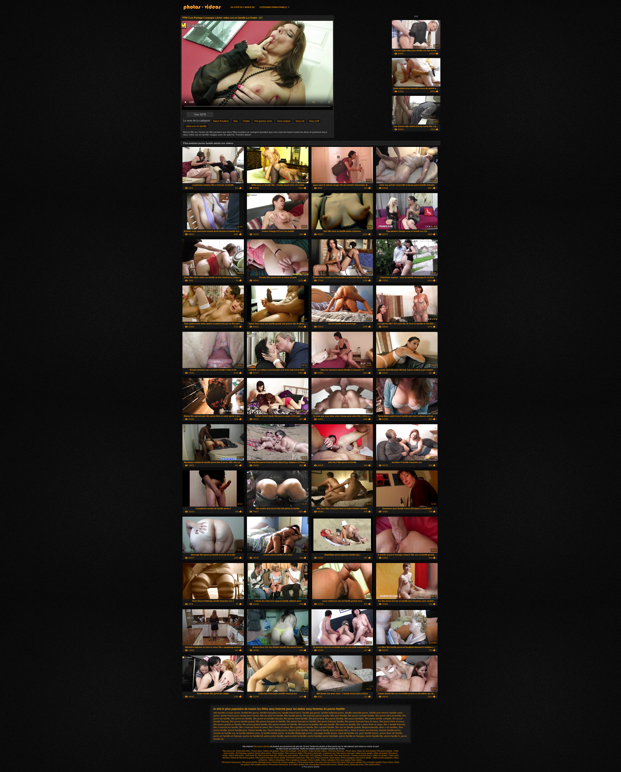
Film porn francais (336, 751)
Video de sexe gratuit (366, 751)
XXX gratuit (302, 751)
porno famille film (374, 736)
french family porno (277, 730)
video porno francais (264, 758)
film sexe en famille (345, 724)
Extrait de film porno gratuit (242, 758)
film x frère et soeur (279, 727)
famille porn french (378, 712)
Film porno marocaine (278, 764)
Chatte (246, 121)
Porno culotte (314, 760)
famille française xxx (270, 712)
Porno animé (279, 758)
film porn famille (339, 715)
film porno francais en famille (301, 721)
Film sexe (310, 758)
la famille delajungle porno (298, 733)
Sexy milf (314, 121)
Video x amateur (328, 760)
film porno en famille (241, 718)
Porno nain (304, 755)
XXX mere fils (251, 755)
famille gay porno (311, 712)
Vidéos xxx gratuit (271, 751)
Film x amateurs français (296, 760)
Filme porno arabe (306, 762)
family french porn (230, 715)
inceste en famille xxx (224, 733)
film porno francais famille (330, 721)
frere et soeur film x (340, 730)
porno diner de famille (391, 733)
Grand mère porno (263, 753)
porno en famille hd (253, 736)
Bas (236, 121)
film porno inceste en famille (282, 724)
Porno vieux (256, 751)
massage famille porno (325, 733)
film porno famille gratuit (242, 721)
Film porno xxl (229, 751)
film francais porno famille (316, 715)
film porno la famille (308, 724)
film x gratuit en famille (301, 727)
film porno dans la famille (388, 715)
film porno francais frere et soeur (361, 721)
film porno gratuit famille (255, 724)
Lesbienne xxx (329, 753)
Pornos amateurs (289, 762)
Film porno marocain (313, 753)
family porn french (249, 715)
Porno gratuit (278, 753)
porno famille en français (351, 736)
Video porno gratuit (363, 753)
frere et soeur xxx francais (364, 730)
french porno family (319, 730)
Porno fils (276, 762)
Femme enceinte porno (361, 755)
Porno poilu (328, 755)
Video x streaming (277, 760)
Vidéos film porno (236, 755)
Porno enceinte (322, 758)
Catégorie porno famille (273, 7)
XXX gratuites (316, 755)
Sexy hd (299, 121)
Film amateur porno (259, 764)
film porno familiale (354, 718)
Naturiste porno (357, 764)
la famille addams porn (248, 733)
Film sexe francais (342, 755)
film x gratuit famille (324, 727)
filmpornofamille (370, 727)
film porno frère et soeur (392, 721)
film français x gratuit (245, 753)
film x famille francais (394, 724)
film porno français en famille (270, 721)
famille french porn (291, 712)
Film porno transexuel (231, 762)
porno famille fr (392, 736)
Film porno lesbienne (295, 758)
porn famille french (368, 733)
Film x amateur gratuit (372, 762)
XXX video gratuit (296, 764)
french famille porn (237, 730)
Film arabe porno (372, 764)
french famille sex (257, 730)
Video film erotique (288, 751)
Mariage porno (264, 762)
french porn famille (298, 730)
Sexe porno (335, 758)
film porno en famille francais (268, 718)
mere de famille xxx (348, 733)
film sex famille (327, 724)
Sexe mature (284, 121)
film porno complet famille (361, 715)
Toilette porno (343, 764)
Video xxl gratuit (380, 753)
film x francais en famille (225, 727)
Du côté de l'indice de (243, 7)
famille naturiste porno (356, 712)
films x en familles (388, 727)
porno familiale (330, 736)
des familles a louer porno (226, 712)
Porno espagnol (348, 758)
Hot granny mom (263, 121)
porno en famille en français (227, 736)
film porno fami (316, 718)
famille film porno (250, 712)
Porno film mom (243, 751)
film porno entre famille (295, 718)
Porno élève (387, 762)
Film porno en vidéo (294, 753)
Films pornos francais (267, 755)
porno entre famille (273, 736)
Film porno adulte (364, 758)
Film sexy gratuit (343, 760)
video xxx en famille (196, 126)
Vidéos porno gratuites (382, 758)
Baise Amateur (221, 121)
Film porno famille (261, 746)
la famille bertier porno (272, 733)
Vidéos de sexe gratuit (288, 755)
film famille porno (293, 715)
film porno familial (334, 718)
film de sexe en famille (271, 715)
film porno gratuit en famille (227, 724)
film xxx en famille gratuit (348, 727)
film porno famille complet (378, 718)
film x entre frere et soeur (369, 724)
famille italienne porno (332, 712)
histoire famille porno (389, 730)
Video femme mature (318, 751)
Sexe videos (356, 760)
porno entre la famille (295, 736)
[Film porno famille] (204, 7)
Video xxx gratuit (380, 755)
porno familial (314, 736)
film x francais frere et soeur (253, 727)
